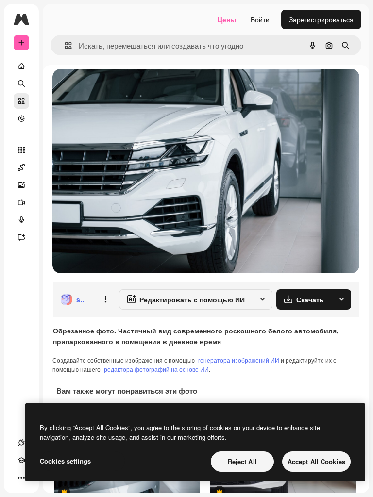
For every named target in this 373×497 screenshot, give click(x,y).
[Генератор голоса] (21, 220)
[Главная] (21, 66)
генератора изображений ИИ (238, 360)
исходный (117, 87)
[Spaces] (21, 167)
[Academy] (21, 460)
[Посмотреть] (21, 118)
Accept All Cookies (316, 461)
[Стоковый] (21, 101)
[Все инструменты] (21, 150)
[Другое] (21, 477)
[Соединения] (21, 442)
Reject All (242, 461)
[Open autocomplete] (64, 45)
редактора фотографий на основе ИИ (156, 369)
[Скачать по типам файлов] (341, 299)
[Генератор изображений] (21, 185)
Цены (227, 19)
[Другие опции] (105, 299)
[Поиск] (21, 83)
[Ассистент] (21, 237)
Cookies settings (65, 460)
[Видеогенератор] (21, 202)
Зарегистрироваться (321, 19)
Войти (260, 19)
